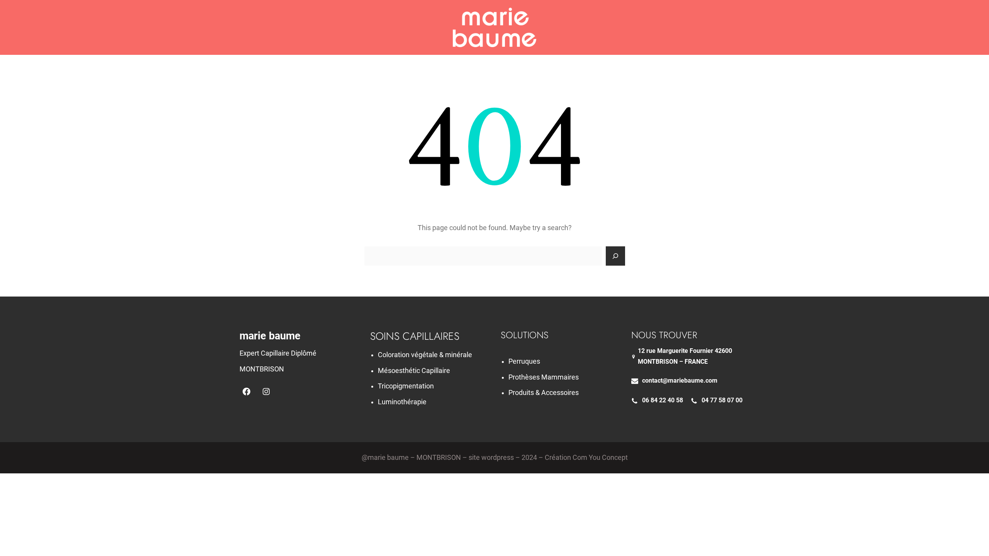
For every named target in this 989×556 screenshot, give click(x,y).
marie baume (270, 336)
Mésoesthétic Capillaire (414, 371)
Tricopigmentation (406, 386)
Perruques (524, 361)
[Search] (615, 256)
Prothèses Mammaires (543, 377)
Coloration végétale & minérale (425, 355)
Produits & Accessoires (543, 393)
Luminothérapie (402, 402)
